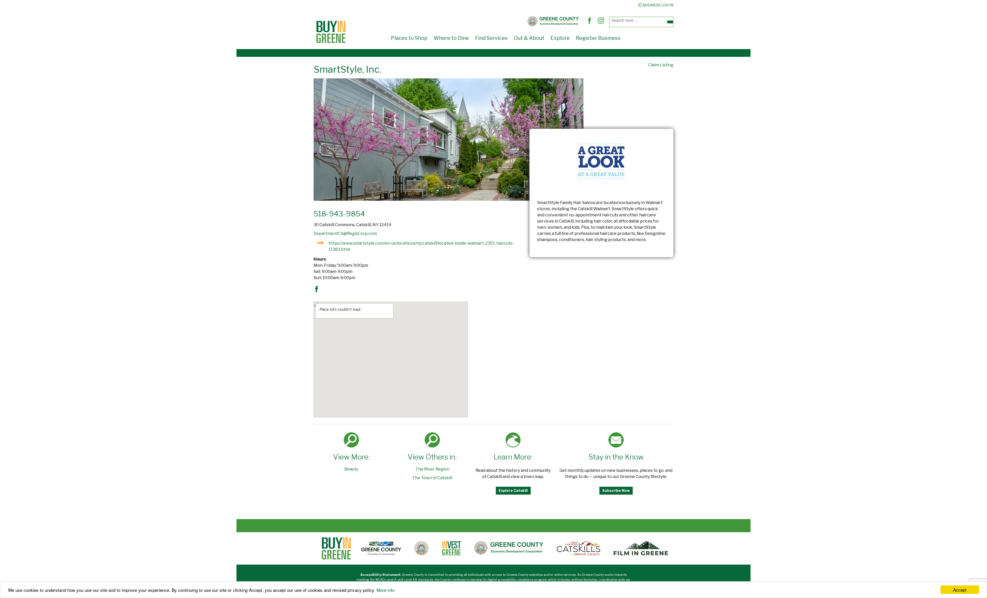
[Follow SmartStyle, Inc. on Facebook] (318, 290)
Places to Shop (409, 38)
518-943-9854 (339, 213)
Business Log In (658, 5)
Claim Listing (660, 64)
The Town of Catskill (432, 477)
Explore (560, 38)
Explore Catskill (513, 490)
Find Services (491, 38)
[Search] (670, 22)
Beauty (351, 469)
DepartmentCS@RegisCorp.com (345, 233)
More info (386, 590)
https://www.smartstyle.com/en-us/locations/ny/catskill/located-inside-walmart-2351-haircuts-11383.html (421, 246)
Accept (959, 589)
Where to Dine (451, 38)
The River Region (432, 469)
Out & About (529, 38)
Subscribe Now (616, 490)
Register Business (598, 38)
